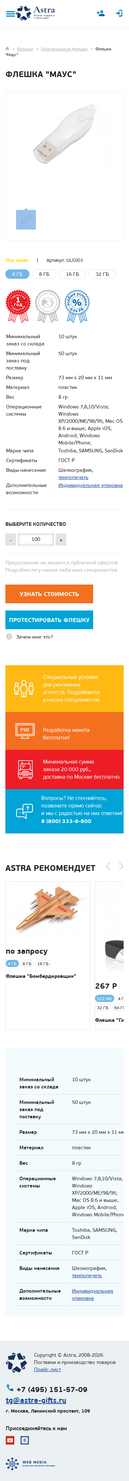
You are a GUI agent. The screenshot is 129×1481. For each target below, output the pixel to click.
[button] (108, 866)
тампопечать (73, 477)
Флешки (25, 49)
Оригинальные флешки (64, 49)
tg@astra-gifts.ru (36, 1400)
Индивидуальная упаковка (90, 485)
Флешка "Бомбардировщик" (41, 976)
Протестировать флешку (49, 620)
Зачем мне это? (34, 637)
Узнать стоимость (49, 594)
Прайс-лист (47, 1369)
